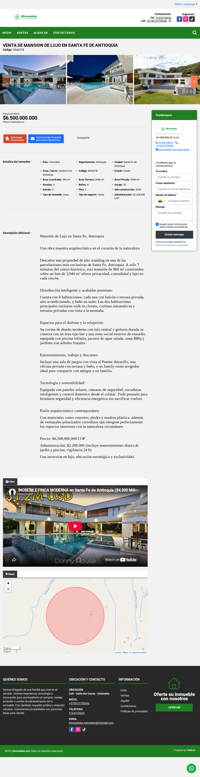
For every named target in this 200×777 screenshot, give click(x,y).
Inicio (7, 32)
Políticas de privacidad (134, 711)
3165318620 (163, 17)
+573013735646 (157, 20)
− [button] (8, 589)
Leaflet (118, 652)
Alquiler (41, 32)
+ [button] (8, 583)
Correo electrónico (166, 183)
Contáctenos (64, 32)
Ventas (22, 32)
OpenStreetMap (139, 652)
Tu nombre (162, 171)
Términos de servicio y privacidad (172, 245)
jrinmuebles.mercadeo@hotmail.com (179, 149)
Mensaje (161, 207)
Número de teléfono (167, 195)
